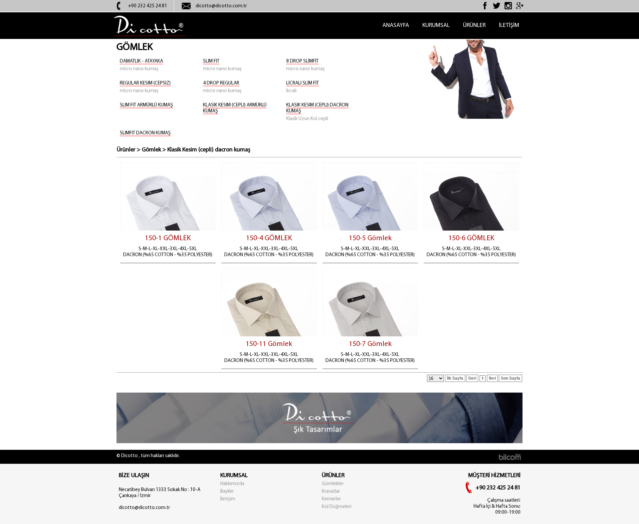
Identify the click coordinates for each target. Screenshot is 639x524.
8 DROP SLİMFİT (302, 61)
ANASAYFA (395, 26)
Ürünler (126, 150)
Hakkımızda (232, 483)
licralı (291, 90)
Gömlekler (333, 483)
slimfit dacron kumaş (145, 133)
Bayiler (227, 491)
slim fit (211, 61)
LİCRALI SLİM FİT (302, 83)
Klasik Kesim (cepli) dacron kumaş (208, 150)
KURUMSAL (436, 26)
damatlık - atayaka (141, 61)
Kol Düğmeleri (336, 506)
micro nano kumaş (139, 69)
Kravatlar (331, 491)
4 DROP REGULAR (221, 83)
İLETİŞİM (509, 26)
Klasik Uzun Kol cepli (307, 118)
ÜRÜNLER (474, 26)
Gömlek (151, 150)
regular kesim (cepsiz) (145, 83)
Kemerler (331, 499)
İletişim (227, 499)
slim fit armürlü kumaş (146, 105)
